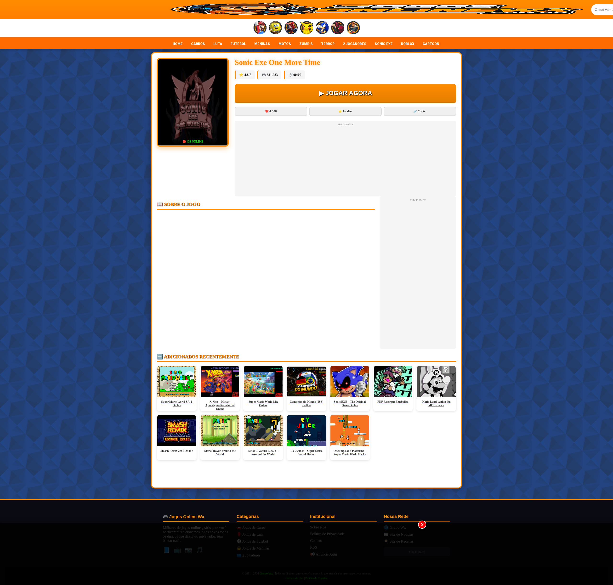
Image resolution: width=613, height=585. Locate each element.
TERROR (328, 44)
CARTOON (431, 44)
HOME (178, 44)
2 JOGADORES (354, 44)
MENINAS (262, 44)
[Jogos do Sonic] (322, 28)
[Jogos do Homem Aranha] (291, 28)
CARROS (198, 44)
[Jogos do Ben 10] (337, 28)
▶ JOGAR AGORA (345, 93)
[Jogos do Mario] (260, 28)
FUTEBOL (238, 44)
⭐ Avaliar (345, 111)
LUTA (217, 44)
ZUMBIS (306, 44)
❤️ (271, 111)
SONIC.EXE (384, 44)
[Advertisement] (306, 554)
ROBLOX (407, 44)
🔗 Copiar (420, 111)
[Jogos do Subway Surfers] (353, 28)
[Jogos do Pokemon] (306, 28)
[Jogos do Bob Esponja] (275, 28)
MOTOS (284, 44)
